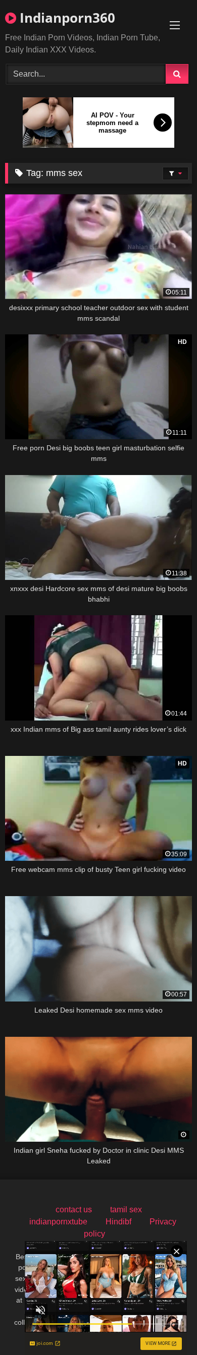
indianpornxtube (58, 1221)
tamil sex (126, 1209)
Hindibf (118, 1221)
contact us (74, 1209)
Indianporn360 (65, 18)
